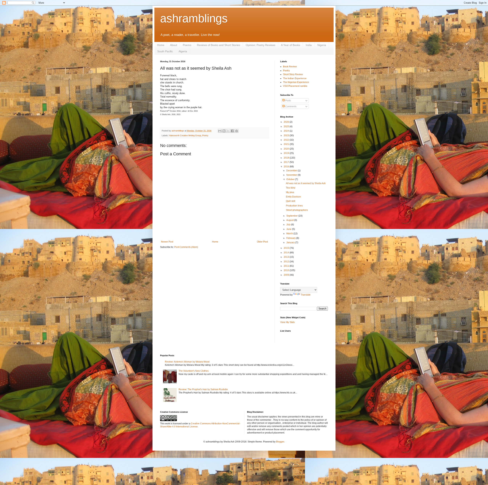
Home (160, 45)
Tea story (290, 187)
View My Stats (287, 322)
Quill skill (290, 201)
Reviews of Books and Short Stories (218, 45)
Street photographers (297, 210)
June (289, 229)
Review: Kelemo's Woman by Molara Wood (187, 361)
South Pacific (165, 51)
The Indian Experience (295, 78)
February (291, 238)
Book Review (290, 66)
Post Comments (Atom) (186, 247)
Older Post (262, 241)
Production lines (294, 205)
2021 (287, 144)
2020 (287, 148)
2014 (287, 252)
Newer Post (167, 241)
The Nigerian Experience (296, 82)
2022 (287, 140)
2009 (287, 275)
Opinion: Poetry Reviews (260, 45)
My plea (290, 192)
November (292, 175)
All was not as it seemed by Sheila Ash (306, 183)
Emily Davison (293, 196)
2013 (287, 257)
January (290, 242)
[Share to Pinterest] (236, 131)
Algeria (183, 51)
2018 (287, 157)
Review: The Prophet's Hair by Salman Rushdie (203, 389)
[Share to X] (228, 131)
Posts (288, 100)
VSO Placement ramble (295, 86)
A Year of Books (290, 45)
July (288, 224)
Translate (306, 294)
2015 (287, 248)
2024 (287, 131)
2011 (287, 266)
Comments (290, 106)
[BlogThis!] (224, 131)
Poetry (205, 135)
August (290, 220)
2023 (287, 135)
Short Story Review (293, 74)
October (290, 179)
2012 (287, 261)
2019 (287, 153)
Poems (187, 45)
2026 (287, 122)
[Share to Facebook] (232, 131)
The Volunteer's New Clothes (194, 371)
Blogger (280, 441)
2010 (287, 270)
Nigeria (321, 45)
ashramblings (194, 18)
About (173, 45)
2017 (287, 162)
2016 (287, 166)
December (292, 170)
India (309, 45)
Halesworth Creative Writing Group (185, 135)
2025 (287, 126)
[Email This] (220, 131)
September (292, 215)
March (289, 233)
